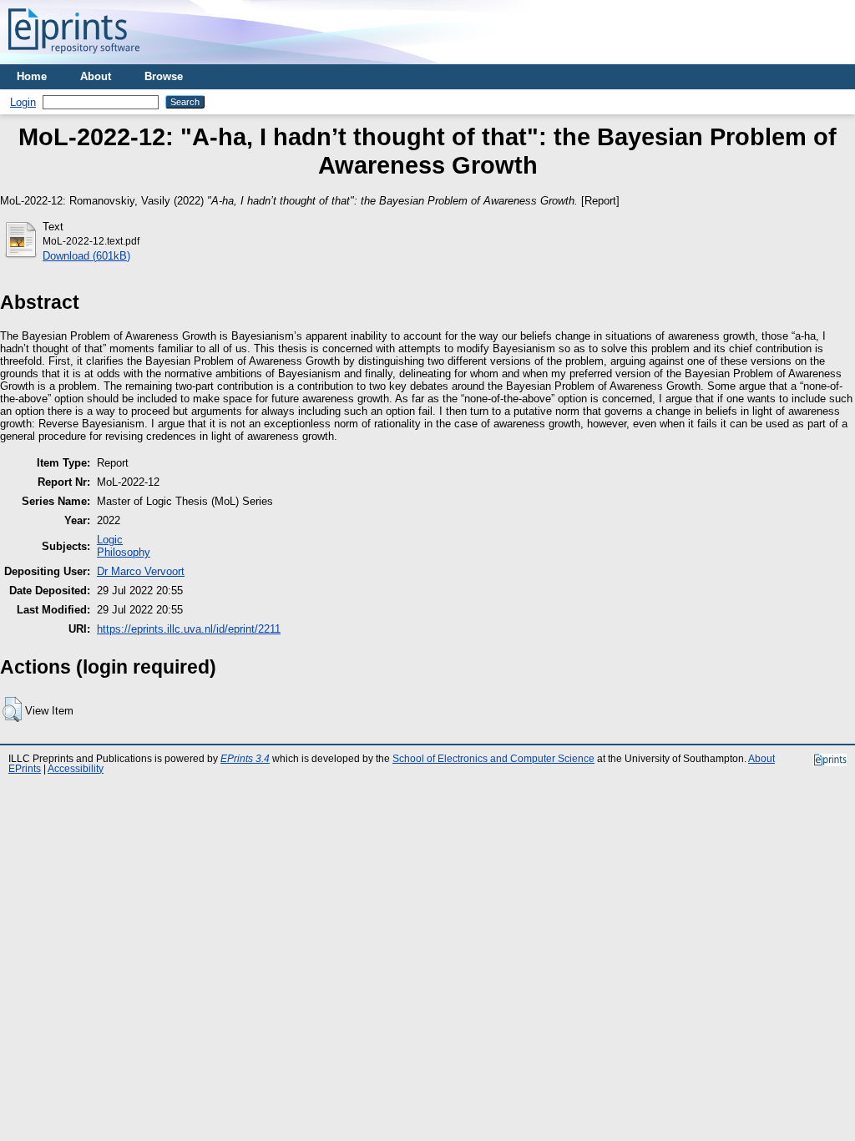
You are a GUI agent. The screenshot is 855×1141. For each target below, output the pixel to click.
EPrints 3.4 (245, 759)
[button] (12, 709)
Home (32, 76)
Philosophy (123, 552)
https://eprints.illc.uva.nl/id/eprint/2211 (189, 629)
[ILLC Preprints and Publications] (74, 58)
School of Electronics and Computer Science (493, 759)
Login (23, 102)
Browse (163, 76)
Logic (110, 539)
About (95, 76)
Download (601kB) (86, 256)
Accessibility (76, 769)
